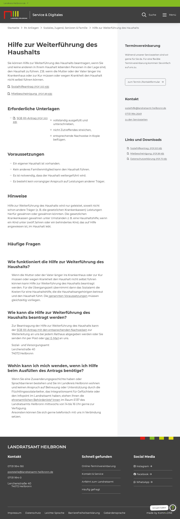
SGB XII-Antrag (30, 120)
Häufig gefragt (91, 489)
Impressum (14, 512)
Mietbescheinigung (31, 93)
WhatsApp (142, 482)
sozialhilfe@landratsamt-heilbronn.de (145, 108)
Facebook (142, 474)
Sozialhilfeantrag (30, 86)
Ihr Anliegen (31, 27)
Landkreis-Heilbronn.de (14, 3)
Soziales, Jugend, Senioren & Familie (65, 27)
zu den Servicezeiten (136, 119)
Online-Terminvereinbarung (99, 466)
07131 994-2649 (133, 113)
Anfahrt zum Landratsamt (97, 481)
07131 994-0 (14, 477)
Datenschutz (33, 512)
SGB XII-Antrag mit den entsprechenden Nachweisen (52, 330)
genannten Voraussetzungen (67, 296)
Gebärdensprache (114, 512)
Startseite (13, 27)
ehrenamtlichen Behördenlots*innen (36, 399)
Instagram (142, 466)
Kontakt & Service (92, 474)
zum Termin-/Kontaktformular (144, 82)
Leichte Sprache (54, 512)
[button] (169, 15)
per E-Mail (52, 338)
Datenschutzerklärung (148, 158)
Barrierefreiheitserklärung (84, 512)
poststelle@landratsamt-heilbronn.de (30, 472)
